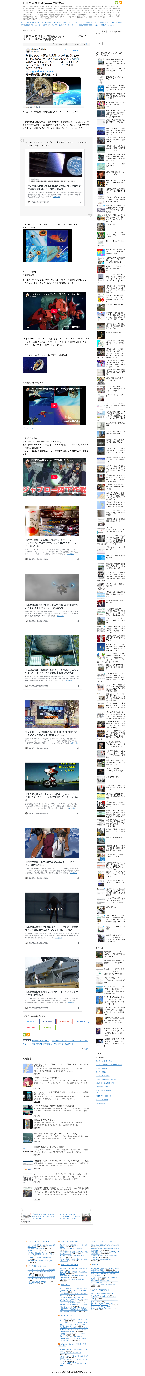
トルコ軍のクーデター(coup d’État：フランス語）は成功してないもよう (115, 529)
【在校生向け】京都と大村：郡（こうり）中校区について (115, 343)
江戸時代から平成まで (50, 25)
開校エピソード (68, 22)
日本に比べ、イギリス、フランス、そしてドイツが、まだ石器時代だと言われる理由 (114, 971)
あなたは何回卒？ (117, 22)
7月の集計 (31, 1275)
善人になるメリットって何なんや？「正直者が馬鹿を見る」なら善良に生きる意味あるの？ (73, 1290)
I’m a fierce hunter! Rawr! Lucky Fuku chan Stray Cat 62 (103, 1294)
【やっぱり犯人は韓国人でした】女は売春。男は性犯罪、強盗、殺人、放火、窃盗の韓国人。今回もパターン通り (111, 735)
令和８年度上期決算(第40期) (37, 1282)
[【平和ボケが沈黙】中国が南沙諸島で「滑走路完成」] (28, 1111)
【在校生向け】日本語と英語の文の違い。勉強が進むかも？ (115, 594)
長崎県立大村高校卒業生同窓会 (43, 3)
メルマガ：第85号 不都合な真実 (70, 1353)
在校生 (86, 1049)
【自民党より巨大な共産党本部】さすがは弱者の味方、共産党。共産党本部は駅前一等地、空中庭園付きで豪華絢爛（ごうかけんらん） (61, 1189)
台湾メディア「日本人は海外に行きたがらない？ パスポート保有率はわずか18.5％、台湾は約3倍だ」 (105, 1273)
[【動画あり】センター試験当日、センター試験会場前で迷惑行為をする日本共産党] (28, 1070)
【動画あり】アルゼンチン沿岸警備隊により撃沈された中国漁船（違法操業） (115, 504)
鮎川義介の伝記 (32, 1250)
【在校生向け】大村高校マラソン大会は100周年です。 (53, 1044)
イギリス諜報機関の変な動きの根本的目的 (41, 1254)
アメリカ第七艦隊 (102, 1100)
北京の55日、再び (112, 777)
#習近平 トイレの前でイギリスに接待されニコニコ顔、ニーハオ (115, 268)
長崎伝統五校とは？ (27, 25)
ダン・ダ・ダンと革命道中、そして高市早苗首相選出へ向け (115, 405)
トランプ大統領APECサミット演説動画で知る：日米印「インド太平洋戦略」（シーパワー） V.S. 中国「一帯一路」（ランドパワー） (111, 658)
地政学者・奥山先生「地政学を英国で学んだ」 (72, 1345)
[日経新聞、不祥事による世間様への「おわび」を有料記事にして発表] (28, 1166)
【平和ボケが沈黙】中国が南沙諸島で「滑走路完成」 (55, 1106)
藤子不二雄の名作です (114, 838)
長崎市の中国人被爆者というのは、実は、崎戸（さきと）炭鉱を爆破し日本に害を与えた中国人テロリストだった (111, 317)
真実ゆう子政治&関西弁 (100, 1290)
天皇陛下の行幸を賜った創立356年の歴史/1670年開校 (44, 22)
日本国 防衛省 (101, 1072)
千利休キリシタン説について (37, 1252)
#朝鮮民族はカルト (113, 907)
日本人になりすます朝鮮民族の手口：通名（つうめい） (115, 667)
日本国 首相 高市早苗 (104, 1061)
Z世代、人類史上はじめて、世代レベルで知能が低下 (115, 771)
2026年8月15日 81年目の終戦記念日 (72, 1279)
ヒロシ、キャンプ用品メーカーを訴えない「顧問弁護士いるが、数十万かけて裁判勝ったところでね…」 (73, 1338)
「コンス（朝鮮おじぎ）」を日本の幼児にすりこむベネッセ (115, 235)
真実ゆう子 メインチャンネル (103, 1241)
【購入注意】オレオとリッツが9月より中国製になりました (115, 882)
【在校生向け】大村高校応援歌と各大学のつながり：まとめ (115, 638)
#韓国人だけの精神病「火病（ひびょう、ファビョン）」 (115, 122)
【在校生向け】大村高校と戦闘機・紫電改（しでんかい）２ (115, 804)
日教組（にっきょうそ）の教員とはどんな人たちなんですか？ (115, 874)
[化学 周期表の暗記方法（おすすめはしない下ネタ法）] (28, 1139)
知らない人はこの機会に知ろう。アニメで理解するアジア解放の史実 (115, 251)
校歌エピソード (80, 22)
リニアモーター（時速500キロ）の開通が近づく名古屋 (115, 620)
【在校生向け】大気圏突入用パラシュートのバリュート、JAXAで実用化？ (115, 260)
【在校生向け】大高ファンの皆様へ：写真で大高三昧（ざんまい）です (115, 148)
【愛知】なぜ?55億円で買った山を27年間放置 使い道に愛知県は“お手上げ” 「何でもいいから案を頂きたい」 (74, 1329)
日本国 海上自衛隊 (102, 1076)
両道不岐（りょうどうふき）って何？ (98, 22)
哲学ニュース (65, 1285)
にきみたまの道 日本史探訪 (39, 1241)
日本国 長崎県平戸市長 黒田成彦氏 (109, 1079)
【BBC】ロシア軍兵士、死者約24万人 (103, 1284)
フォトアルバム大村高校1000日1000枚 (80, 25)
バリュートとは (29, 428)
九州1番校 (38, 25)
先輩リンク (62, 25)
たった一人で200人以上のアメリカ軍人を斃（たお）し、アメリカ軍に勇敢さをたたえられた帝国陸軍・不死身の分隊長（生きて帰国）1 (111, 540)
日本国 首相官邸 (102, 1068)
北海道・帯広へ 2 (113, 224)
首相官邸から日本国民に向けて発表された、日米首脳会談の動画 (115, 96)
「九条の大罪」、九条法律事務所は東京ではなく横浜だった (115, 140)
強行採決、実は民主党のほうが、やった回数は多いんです (115, 796)
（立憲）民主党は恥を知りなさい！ (48, 1078)
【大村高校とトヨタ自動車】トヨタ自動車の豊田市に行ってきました (115, 326)
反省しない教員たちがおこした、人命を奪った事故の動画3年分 (114, 980)
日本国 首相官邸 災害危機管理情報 (109, 1065)
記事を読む (37, 1074)
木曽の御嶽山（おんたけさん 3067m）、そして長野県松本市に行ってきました (114, 954)
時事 (87, 44)
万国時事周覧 (100, 1103)
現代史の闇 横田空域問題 (36, 1248)
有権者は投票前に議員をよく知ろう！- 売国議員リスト (115, 460)
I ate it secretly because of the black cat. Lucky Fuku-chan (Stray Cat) (103, 1308)
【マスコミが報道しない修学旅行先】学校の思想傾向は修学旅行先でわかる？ (115, 199)
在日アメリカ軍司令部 (103, 1096)
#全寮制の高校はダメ (114, 332)
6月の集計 (31, 1284)
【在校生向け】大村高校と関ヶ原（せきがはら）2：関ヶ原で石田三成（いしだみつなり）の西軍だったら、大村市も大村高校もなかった (111, 353)
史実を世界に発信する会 (37, 1266)
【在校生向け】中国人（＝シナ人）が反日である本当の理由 (115, 513)
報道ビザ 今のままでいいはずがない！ (72, 1248)
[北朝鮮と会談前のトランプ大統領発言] (28, 1152)
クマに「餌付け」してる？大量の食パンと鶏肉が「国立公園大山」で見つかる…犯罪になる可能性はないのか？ (73, 1324)
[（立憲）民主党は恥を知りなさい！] (28, 1083)
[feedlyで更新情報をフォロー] (116, 3)
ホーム (23, 22)
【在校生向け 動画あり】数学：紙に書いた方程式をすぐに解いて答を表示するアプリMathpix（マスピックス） (111, 279)
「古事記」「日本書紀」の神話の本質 (39, 1257)
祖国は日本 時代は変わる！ (71, 1241)
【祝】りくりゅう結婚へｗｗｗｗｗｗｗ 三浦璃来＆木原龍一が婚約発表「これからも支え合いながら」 (73, 1304)
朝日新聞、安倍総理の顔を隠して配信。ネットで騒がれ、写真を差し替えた (115, 566)
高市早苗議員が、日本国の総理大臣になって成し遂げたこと (114, 963)
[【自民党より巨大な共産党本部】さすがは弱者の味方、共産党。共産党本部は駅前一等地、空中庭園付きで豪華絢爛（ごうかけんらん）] (28, 1193)
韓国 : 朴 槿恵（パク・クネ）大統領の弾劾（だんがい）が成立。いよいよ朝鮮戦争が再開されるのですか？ (111, 920)
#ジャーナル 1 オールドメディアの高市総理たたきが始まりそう (60, 1174)
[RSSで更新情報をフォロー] (120, 3)
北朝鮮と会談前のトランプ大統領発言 (49, 1147)
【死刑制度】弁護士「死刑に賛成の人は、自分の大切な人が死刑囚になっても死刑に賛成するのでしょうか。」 (73, 1299)
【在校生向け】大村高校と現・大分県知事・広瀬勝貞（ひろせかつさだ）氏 (115, 87)
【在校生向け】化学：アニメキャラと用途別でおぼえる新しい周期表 (115, 389)
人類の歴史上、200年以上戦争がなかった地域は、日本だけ (115, 787)
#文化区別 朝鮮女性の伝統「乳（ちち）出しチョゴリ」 (115, 104)
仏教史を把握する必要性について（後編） (41, 1261)
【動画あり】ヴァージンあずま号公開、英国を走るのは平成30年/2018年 (115, 848)
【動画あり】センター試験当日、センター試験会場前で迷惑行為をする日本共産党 (61, 1065)
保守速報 (95, 1264)
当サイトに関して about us (104, 25)
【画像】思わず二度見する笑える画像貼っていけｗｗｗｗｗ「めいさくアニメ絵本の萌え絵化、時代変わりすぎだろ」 (73, 1309)
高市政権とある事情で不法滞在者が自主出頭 (105, 1245)
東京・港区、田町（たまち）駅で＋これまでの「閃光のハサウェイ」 (115, 762)
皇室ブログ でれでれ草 (69, 1265)
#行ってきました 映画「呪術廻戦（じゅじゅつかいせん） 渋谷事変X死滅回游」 (61, 1093)
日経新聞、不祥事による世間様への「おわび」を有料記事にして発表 (61, 1161)
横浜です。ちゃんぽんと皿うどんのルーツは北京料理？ (115, 183)
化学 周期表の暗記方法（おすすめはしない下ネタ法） (56, 1134)
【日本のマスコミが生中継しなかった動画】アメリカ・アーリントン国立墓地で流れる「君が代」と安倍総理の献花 (111, 577)
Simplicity (79, 1371)
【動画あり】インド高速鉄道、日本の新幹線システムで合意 (115, 487)
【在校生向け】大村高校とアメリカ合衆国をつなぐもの (115, 191)
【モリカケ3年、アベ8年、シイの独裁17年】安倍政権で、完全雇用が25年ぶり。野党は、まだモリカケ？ (111, 678)
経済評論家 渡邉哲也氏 (104, 1087)
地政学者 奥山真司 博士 (105, 1083)
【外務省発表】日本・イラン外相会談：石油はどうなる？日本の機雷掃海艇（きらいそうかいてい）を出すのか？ (111, 416)
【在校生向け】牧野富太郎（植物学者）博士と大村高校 (115, 372)
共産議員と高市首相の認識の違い (101, 1259)
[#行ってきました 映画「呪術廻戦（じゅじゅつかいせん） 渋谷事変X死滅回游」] (28, 1097)
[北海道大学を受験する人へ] (28, 1125)
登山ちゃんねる (66, 1315)
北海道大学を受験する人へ (45, 1120)
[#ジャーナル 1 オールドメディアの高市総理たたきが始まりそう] (28, 1179)
